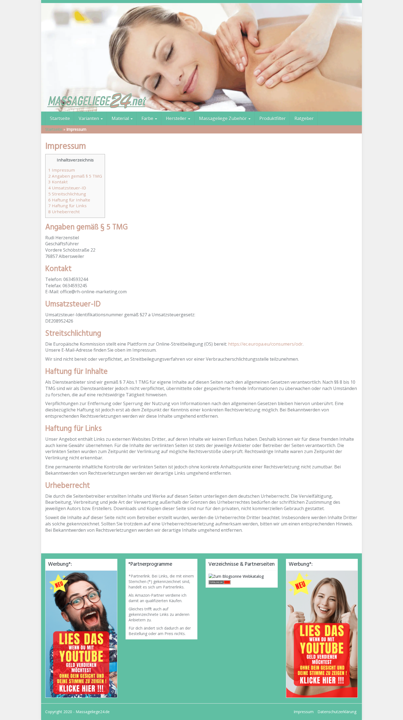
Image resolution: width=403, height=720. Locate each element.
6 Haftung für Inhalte (69, 200)
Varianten (89, 118)
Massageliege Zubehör (223, 118)
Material (121, 118)
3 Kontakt (58, 181)
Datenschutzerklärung (336, 711)
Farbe (147, 118)
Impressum (304, 711)
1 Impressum (61, 170)
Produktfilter (272, 118)
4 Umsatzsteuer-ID (67, 187)
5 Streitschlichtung (67, 194)
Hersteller (177, 118)
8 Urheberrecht (64, 211)
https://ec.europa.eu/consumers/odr (265, 344)
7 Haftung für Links (67, 205)
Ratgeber (304, 118)
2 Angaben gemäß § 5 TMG (75, 176)
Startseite (60, 118)
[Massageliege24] (201, 57)
